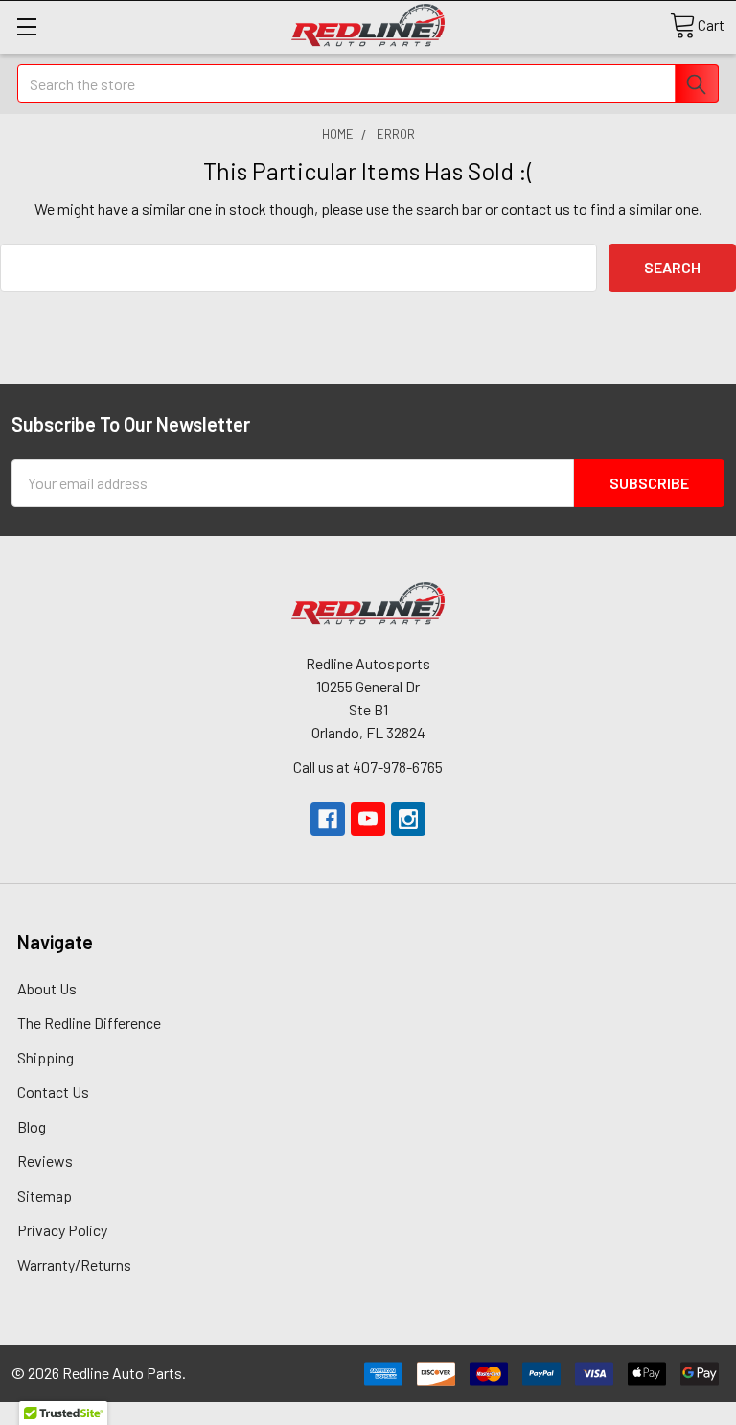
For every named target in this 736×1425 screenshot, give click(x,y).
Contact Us (53, 1092)
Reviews (45, 1161)
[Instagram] (408, 819)
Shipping (45, 1057)
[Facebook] (327, 819)
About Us (47, 988)
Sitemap (44, 1195)
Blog (31, 1126)
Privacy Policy (62, 1230)
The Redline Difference (89, 1023)
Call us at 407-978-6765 (368, 767)
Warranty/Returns (74, 1264)
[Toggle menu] (26, 26)
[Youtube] (368, 819)
